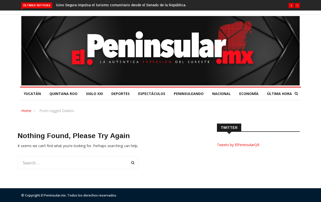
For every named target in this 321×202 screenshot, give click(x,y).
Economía (249, 93)
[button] (291, 5)
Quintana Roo (63, 93)
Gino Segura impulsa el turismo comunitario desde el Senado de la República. (121, 5)
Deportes (120, 93)
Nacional (221, 93)
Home (26, 110)
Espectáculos (151, 93)
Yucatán (32, 93)
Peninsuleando (189, 93)
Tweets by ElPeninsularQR (238, 144)
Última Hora (279, 93)
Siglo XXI (94, 93)
